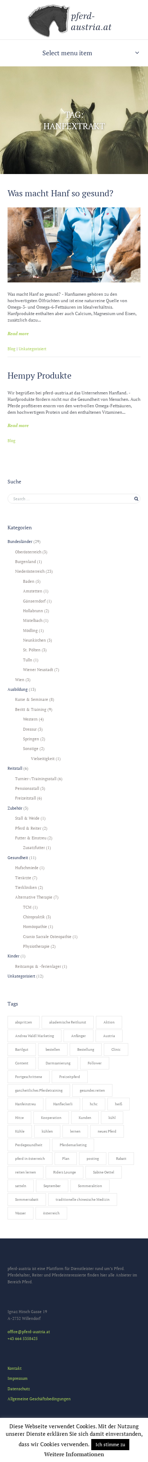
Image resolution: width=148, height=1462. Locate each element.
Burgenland (25, 561)
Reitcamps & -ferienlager (38, 966)
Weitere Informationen (74, 1454)
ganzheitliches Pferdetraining (39, 1090)
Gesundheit (18, 857)
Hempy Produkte (39, 375)
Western (30, 719)
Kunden (85, 1117)
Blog (11, 348)
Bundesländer (20, 541)
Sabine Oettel (103, 1172)
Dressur (30, 729)
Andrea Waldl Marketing (34, 1036)
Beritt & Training (30, 709)
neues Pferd (107, 1131)
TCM (27, 907)
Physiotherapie (36, 946)
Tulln (27, 659)
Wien (19, 679)
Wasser (20, 1213)
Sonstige (30, 748)
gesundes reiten (92, 1090)
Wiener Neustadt (38, 669)
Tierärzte (23, 877)
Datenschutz (19, 1388)
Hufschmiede (26, 867)
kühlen (47, 1131)
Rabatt (121, 1158)
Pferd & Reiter (28, 828)
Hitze (19, 1117)
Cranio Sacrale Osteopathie (47, 936)
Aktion (109, 1022)
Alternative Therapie (33, 897)
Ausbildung (18, 689)
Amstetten (32, 591)
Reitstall (15, 768)
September (52, 1186)
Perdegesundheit (28, 1145)
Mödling (30, 630)
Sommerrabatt (26, 1199)
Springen (31, 738)
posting (93, 1158)
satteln (20, 1186)
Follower (95, 1063)
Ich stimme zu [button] (110, 1444)
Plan (65, 1158)
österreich (51, 1213)
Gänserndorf (34, 601)
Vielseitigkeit (43, 758)
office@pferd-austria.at (29, 1331)
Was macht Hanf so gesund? (60, 193)
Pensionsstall (27, 788)
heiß (118, 1104)
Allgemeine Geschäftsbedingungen (39, 1398)
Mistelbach (32, 620)
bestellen (53, 1049)
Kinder (13, 956)
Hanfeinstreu (25, 1104)
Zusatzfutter (34, 847)
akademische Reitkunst (67, 1022)
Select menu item (67, 52)
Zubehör (15, 808)
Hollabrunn (33, 610)
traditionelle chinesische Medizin (83, 1199)
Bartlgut (21, 1049)
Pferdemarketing (73, 1145)
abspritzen (23, 1022)
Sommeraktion (90, 1186)
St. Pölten (32, 649)
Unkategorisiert (32, 348)
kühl (112, 1117)
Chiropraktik (34, 916)
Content (21, 1063)
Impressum (18, 1378)
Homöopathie (35, 926)
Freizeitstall (25, 798)
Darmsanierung (58, 1063)
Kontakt (15, 1368)
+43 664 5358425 (23, 1338)
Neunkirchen (34, 640)
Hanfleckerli (63, 1104)
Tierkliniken (26, 887)
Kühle (19, 1131)
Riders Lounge (64, 1172)
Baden (28, 581)
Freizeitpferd (69, 1076)
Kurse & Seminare (31, 699)
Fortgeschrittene (28, 1076)
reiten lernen (25, 1172)
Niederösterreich (30, 571)
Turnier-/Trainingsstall (35, 778)
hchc (94, 1104)
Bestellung (85, 1049)
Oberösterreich (28, 551)
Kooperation (51, 1117)
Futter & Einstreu (30, 837)
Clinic (116, 1049)
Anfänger (78, 1036)
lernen (75, 1131)
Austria (109, 1036)
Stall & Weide (27, 818)
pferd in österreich (30, 1158)
